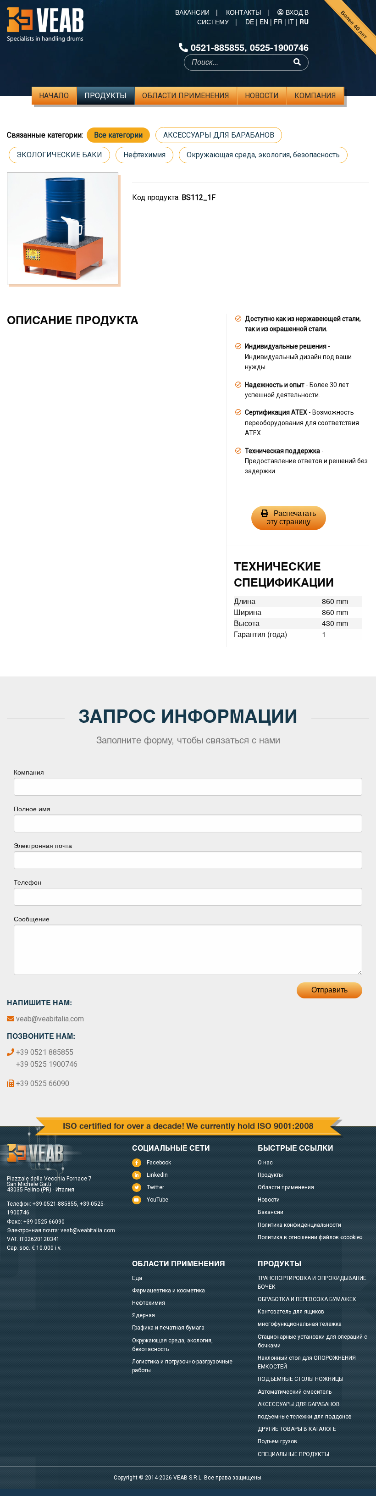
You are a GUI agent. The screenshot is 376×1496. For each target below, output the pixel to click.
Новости (262, 95)
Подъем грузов (277, 1441)
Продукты (105, 95)
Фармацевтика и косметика (168, 1290)
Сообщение (32, 918)
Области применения (185, 95)
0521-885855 (217, 47)
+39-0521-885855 (55, 1204)
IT (291, 21)
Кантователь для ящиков (291, 1311)
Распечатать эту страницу (291, 518)
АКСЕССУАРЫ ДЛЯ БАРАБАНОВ (218, 135)
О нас (265, 1162)
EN (264, 21)
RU (304, 21)
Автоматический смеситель (295, 1392)
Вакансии (192, 12)
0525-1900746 (279, 47)
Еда (137, 1278)
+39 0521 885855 (44, 1052)
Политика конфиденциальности (299, 1225)
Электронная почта (43, 845)
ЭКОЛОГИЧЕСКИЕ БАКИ (59, 154)
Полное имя (32, 808)
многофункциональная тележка (300, 1324)
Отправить (329, 990)
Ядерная (143, 1315)
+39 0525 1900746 (46, 1064)
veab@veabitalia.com (50, 1018)
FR (278, 21)
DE (249, 21)
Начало (54, 95)
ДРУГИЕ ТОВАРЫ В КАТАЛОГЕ (297, 1429)
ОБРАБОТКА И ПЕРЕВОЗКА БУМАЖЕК (307, 1299)
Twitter (155, 1187)
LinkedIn (157, 1175)
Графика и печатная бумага (168, 1327)
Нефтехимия (144, 154)
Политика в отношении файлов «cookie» (310, 1237)
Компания (315, 95)
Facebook (159, 1162)
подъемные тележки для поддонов (305, 1416)
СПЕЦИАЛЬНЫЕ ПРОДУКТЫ (293, 1454)
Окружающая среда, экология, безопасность (263, 154)
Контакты (243, 12)
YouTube (157, 1200)
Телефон (27, 882)
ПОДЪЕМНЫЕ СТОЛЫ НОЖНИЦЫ (300, 1379)
